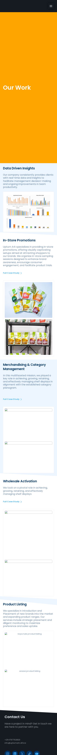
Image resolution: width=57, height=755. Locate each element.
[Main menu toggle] (51, 6)
